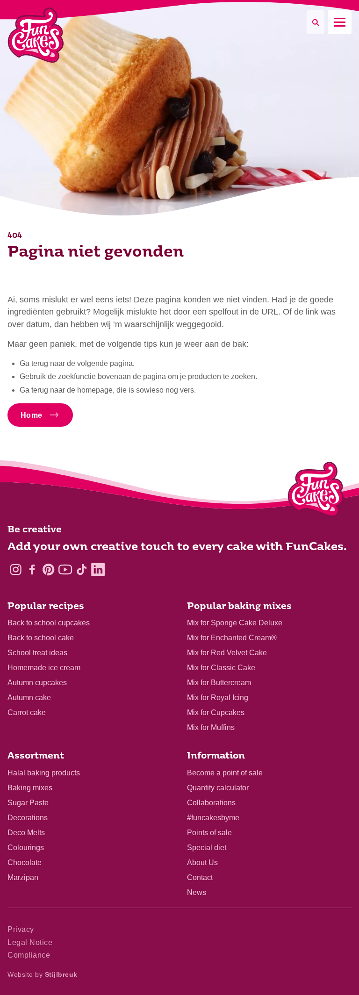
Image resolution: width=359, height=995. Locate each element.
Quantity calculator (218, 788)
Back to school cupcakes (48, 623)
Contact (200, 877)
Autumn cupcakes (37, 683)
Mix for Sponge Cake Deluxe (234, 623)
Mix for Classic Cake (221, 668)
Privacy (20, 929)
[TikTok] (81, 569)
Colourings (25, 848)
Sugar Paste (28, 803)
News (196, 892)
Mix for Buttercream (219, 683)
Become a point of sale (225, 773)
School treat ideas (37, 653)
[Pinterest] (48, 569)
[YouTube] (65, 569)
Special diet (206, 848)
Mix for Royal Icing (217, 698)
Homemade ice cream (43, 668)
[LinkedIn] (98, 569)
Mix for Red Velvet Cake (227, 653)
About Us (202, 862)
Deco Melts (26, 833)
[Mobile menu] (340, 22)
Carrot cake (26, 712)
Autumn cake (29, 698)
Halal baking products (43, 773)
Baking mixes (29, 788)
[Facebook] (32, 569)
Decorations (27, 818)
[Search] (315, 22)
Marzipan (22, 877)
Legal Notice (29, 942)
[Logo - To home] (315, 491)
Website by (42, 974)
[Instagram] (15, 569)
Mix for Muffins (211, 727)
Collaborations (211, 803)
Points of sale (209, 833)
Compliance (28, 955)
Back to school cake (40, 638)
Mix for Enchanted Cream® (232, 638)
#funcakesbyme (213, 818)
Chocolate (24, 862)
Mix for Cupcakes (215, 712)
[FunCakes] (35, 35)
